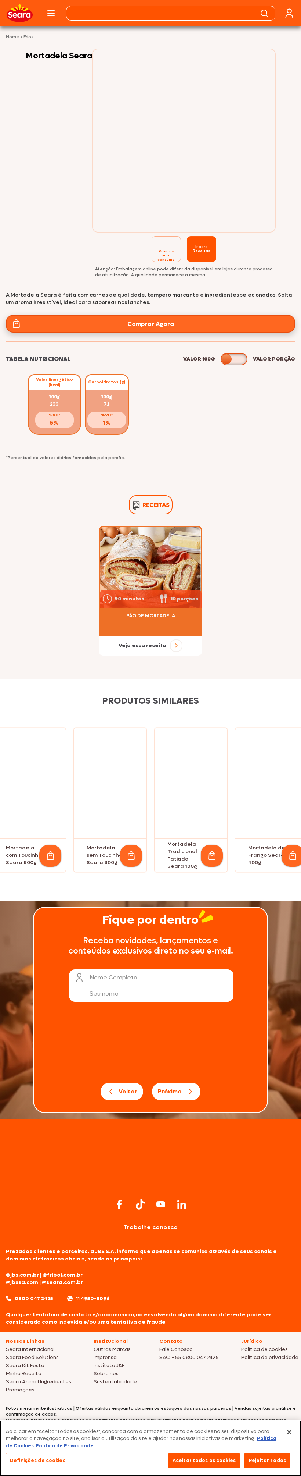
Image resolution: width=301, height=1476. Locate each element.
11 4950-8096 (93, 1298)
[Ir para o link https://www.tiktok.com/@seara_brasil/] (140, 1204)
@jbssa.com (22, 1282)
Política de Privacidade (65, 1446)
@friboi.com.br (63, 1274)
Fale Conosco (176, 1349)
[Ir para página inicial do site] (150, 1182)
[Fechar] (289, 1432)
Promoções (20, 1389)
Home (13, 37)
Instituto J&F (109, 1365)
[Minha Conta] (289, 13)
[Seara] (20, 13)
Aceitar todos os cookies (204, 1460)
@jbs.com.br (22, 1274)
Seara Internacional (30, 1349)
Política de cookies (264, 1349)
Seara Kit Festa (25, 1365)
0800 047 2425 (34, 1298)
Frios (28, 37)
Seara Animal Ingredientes (38, 1381)
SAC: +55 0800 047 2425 (189, 1357)
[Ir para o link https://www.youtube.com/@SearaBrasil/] (160, 1204)
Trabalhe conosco (150, 1227)
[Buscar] (264, 13)
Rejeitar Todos (267, 1460)
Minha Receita (23, 1373)
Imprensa (105, 1357)
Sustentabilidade (115, 1381)
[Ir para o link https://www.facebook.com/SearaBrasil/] (119, 1204)
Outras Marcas (112, 1349)
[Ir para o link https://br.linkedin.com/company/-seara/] (181, 1204)
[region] (150, 1448)
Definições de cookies (37, 1460)
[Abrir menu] (51, 13)
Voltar (128, 1091)
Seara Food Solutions (32, 1357)
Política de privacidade (269, 1357)
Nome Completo (113, 977)
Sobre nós (106, 1373)
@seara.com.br (62, 1282)
